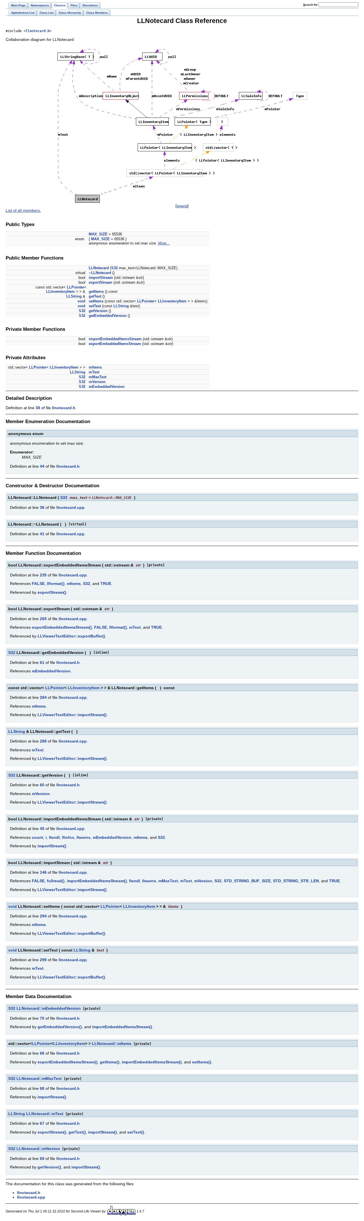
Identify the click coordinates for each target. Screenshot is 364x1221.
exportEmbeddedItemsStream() (62, 627)
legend (182, 206)
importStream (101, 277)
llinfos (68, 837)
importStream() (52, 846)
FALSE (38, 583)
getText (95, 296)
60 (42, 785)
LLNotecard (99, 268)
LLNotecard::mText (44, 1113)
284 (43, 697)
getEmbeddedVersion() (60, 1027)
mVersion (97, 382)
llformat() (56, 583)
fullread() (56, 881)
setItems (96, 301)
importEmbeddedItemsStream (115, 339)
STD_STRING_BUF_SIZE (247, 881)
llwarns (83, 837)
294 (43, 916)
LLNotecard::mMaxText (39, 1078)
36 (42, 507)
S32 (114, 268)
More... (164, 243)
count (37, 837)
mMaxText (97, 377)
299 (43, 959)
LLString (74, 296)
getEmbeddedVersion (108, 315)
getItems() (109, 1062)
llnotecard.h (37, 31)
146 (43, 872)
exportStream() (52, 592)
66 (42, 1053)
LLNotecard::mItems (111, 1043)
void (81, 301)
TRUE (105, 583)
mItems (95, 367)
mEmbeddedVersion (107, 386)
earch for (310, 4)
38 (38, 407)
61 (42, 662)
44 (42, 466)
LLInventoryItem (60, 291)
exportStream (100, 282)
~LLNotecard (100, 273)
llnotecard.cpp (70, 507)
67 (42, 1123)
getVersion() (49, 1167)
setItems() (201, 1062)
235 (43, 575)
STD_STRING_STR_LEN (296, 881)
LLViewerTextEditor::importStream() (72, 714)
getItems (96, 291)
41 (42, 534)
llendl (54, 837)
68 (42, 1088)
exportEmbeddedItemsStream (115, 344)
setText (95, 306)
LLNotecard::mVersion (38, 1148)
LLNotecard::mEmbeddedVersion (48, 1008)
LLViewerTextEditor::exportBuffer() (71, 636)
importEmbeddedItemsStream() (97, 881)
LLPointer (75, 287)
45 (42, 828)
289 (43, 741)
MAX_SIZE (98, 234)
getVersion (98, 311)
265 (43, 618)
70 (42, 1018)
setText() (135, 1132)
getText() (77, 1132)
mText (94, 372)
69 (42, 1158)
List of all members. (23, 210)
